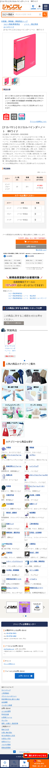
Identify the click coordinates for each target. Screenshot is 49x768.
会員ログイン (6, 741)
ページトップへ (24, 752)
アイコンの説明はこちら (38, 121)
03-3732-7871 (11, 633)
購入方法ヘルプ (41, 250)
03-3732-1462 (11, 636)
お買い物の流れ (7, 732)
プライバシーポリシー (9, 696)
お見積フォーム (7, 717)
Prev (5, 607)
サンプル (5, 720)
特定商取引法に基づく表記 (11, 699)
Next (43, 607)
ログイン (39, 8)
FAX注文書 (5, 714)
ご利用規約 (5, 693)
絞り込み (14, 766)
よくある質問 (6, 711)
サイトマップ (6, 690)
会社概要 (5, 702)
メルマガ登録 (6, 744)
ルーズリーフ (41, 298)
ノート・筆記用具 (30, 296)
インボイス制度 (7, 705)
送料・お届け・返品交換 (10, 723)
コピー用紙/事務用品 (15, 293)
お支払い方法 (6, 738)
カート (25, 763)
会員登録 (33, 8)
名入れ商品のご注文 (8, 735)
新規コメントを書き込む (13, 323)
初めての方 (5, 729)
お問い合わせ (24, 676)
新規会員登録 (6, 747)
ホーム (5, 766)
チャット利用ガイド (9, 663)
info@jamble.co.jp (9, 649)
